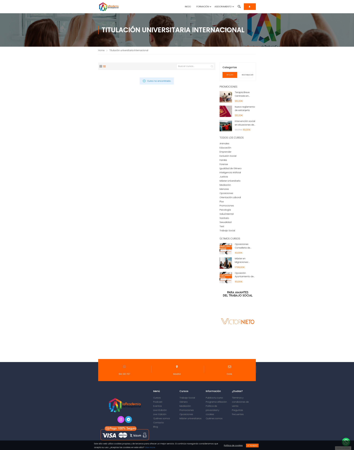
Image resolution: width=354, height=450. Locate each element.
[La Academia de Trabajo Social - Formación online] (108, 7)
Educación (225, 147)
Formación (202, 6)
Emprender (225, 151)
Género (183, 401)
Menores (224, 189)
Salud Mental (227, 214)
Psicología (225, 209)
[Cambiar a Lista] (104, 66)
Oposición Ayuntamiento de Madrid (244, 276)
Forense (224, 164)
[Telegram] (128, 419)
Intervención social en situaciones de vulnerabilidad (245, 125)
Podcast (157, 401)
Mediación (225, 185)
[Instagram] (120, 419)
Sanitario (224, 218)
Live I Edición (159, 414)
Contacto (158, 422)
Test (222, 226)
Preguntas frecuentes (238, 412)
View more (150, 447)
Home (101, 50)
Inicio (188, 6)
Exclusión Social (228, 156)
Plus (222, 201)
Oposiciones (226, 193)
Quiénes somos (161, 418)
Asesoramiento (223, 6)
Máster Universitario (230, 180)
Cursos (157, 397)
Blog (155, 426)
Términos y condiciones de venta (240, 402)
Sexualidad (225, 222)
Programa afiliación (216, 401)
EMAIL (229, 374)
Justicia (224, 176)
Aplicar (229, 74)
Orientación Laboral (230, 197)
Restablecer (247, 74)
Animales (224, 143)
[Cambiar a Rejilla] (101, 66)
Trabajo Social (227, 230)
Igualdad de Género (231, 168)
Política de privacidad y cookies (212, 410)
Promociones (227, 205)
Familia (223, 160)
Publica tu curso (214, 397)
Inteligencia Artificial (230, 172)
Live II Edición (160, 410)
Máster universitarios (190, 418)
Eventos (157, 406)
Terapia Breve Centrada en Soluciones (242, 96)
